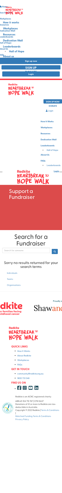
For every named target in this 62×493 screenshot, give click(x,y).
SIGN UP (31, 67)
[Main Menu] (1, 171)
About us (8, 56)
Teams (10, 279)
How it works (11, 22)
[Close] (61, 171)
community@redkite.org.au (30, 373)
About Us (45, 154)
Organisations (14, 285)
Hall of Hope (16, 51)
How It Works (47, 121)
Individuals (12, 273)
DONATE (31, 72)
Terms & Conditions (50, 410)
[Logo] (31, 10)
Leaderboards (11, 46)
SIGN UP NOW (53, 101)
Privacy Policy (22, 419)
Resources (9, 34)
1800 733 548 (23, 378)
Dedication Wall (13, 40)
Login (50, 110)
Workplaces (10, 28)
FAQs (6, 62)
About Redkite (24, 355)
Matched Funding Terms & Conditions (33, 416)
